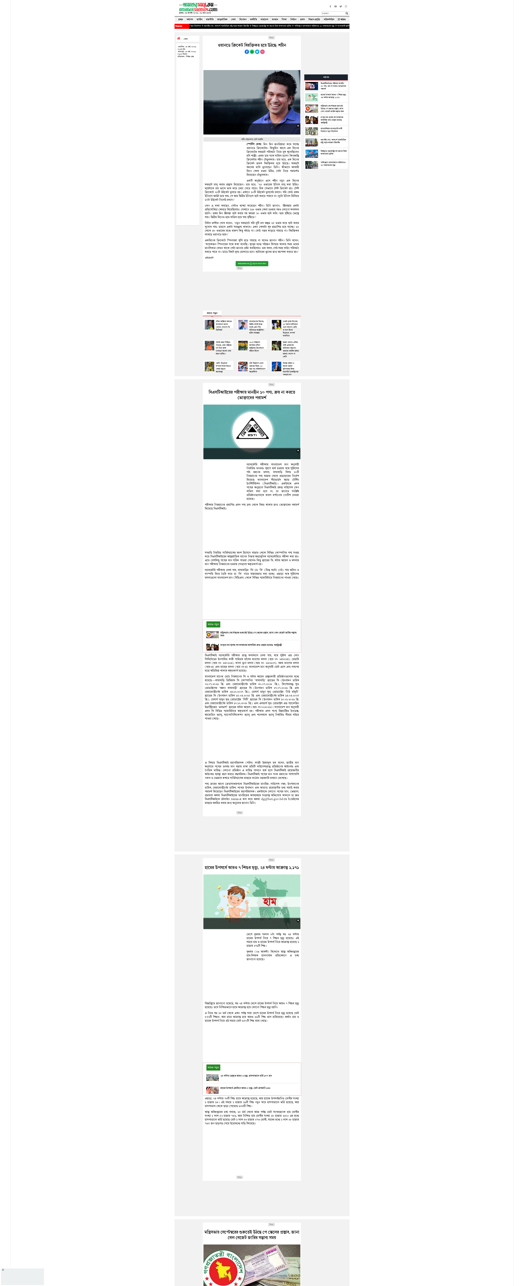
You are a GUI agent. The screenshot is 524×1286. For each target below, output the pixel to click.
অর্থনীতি (253, 19)
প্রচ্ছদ (180, 19)
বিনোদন (242, 19)
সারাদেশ (264, 19)
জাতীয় (199, 19)
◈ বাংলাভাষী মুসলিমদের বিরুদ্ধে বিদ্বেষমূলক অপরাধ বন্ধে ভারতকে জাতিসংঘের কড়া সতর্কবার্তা (240, 25)
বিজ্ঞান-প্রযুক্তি (314, 19)
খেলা (233, 19)
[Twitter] (340, 8)
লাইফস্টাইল (329, 19)
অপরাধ (275, 19)
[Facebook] (330, 8)
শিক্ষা (284, 19)
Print (271, 38)
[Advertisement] (270, 9)
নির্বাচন (293, 19)
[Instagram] (346, 8)
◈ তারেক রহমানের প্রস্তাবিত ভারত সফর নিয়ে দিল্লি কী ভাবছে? (299, 25)
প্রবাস (302, 19)
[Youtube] (335, 8)
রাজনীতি (210, 19)
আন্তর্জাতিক (222, 19)
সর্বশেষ (190, 19)
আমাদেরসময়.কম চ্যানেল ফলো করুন (252, 263)
